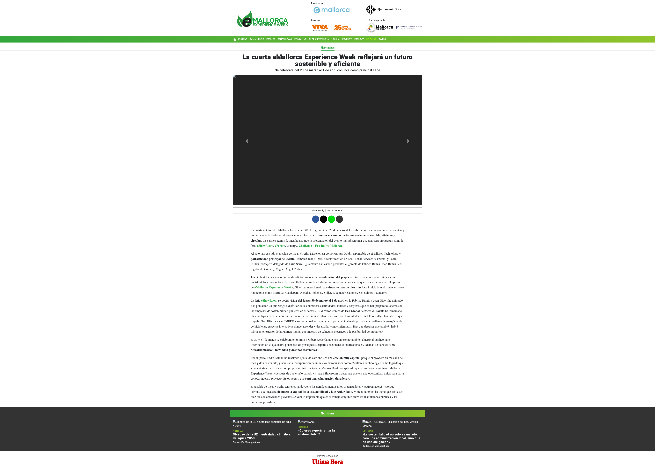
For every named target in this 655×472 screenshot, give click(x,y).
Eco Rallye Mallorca (328, 245)
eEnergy (347, 39)
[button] (247, 141)
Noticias (371, 39)
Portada (242, 39)
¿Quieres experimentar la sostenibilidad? (316, 432)
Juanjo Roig (317, 210)
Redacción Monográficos (246, 442)
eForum (270, 39)
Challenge (305, 245)
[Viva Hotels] (331, 27)
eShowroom (285, 39)
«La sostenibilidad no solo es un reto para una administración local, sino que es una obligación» (391, 438)
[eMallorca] (331, 10)
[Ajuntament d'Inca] (393, 9)
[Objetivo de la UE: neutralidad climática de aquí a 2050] (263, 424)
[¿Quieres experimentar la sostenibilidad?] (306, 422)
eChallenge (257, 39)
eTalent (359, 39)
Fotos (382, 39)
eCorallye (300, 39)
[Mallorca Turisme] (393, 28)
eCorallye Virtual (319, 39)
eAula (336, 39)
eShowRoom (265, 245)
